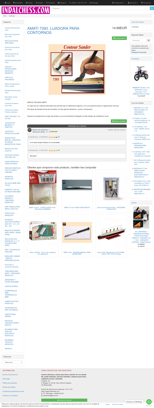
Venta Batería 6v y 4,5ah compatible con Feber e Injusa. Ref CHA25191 (142, 183)
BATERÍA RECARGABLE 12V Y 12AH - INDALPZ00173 (142, 191)
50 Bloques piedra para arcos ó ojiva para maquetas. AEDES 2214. (142, 137)
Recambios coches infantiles (11, 98)
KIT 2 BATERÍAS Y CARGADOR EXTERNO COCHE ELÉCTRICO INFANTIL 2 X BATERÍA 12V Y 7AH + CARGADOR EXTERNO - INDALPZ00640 (141, 237)
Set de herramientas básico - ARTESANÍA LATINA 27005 (111, 208)
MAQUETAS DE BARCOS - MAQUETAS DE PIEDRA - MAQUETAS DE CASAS (13, 141)
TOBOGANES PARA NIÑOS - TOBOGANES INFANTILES (12, 273)
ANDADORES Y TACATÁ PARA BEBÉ (12, 281)
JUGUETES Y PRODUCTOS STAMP (12, 132)
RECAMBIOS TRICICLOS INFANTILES (9, 342)
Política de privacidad (10, 383)
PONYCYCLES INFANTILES (9, 214)
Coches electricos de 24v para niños (12, 55)
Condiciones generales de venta (13, 391)
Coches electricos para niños (12, 29)
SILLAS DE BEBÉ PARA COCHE (13, 184)
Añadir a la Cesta (119, 121)
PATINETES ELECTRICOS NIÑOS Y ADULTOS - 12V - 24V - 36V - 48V (13, 223)
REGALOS (8, 349)
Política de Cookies (9, 387)
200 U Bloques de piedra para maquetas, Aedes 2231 (142, 162)
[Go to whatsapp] (149, 401)
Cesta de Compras (138, 22)
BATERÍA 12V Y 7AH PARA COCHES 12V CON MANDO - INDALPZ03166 (141, 111)
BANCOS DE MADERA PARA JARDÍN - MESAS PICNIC (13, 232)
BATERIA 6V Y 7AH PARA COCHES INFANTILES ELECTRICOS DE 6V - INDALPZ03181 (141, 172)
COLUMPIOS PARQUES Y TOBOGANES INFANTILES (9, 199)
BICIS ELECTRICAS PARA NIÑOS (11, 42)
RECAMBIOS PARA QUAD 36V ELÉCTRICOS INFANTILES (11, 332)
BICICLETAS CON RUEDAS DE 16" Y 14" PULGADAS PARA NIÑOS (12, 242)
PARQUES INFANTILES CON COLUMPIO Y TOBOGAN (13, 170)
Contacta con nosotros (10, 395)
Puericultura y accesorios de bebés (12, 266)
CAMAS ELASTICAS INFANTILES (11, 302)
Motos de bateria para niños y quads (12, 85)
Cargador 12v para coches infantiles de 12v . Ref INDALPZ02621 (142, 120)
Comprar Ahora (120, 38)
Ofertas (134, 203)
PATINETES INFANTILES (9, 178)
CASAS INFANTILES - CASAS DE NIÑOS (12, 162)
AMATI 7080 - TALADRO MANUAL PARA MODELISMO (77, 253)
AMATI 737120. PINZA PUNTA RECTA (77, 207)
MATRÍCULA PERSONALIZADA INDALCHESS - (140, 145)
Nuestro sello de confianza (117, 130)
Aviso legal (6, 379)
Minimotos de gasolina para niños (12, 35)
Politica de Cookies (117, 404)
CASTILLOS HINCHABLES (9, 78)
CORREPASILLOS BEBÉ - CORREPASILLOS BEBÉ (11, 294)
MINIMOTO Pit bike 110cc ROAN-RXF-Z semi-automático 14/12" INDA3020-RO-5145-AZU (141, 91)
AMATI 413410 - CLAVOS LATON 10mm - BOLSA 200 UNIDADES (43, 208)
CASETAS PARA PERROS (10, 315)
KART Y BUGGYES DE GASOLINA (12, 251)
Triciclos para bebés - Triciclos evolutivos (12, 111)
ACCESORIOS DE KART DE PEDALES (11, 309)
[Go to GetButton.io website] (149, 406)
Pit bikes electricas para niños (13, 91)
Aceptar (107, 404)
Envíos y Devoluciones (10, 374)
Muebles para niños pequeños (11, 150)
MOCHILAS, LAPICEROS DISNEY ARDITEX (12, 323)
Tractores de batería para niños (11, 104)
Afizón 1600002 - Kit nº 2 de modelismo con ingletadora (43, 253)
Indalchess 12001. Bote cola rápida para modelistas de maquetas (142, 154)
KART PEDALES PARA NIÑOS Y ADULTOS (12, 208)
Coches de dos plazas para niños (12, 48)
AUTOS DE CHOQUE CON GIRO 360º (12, 156)
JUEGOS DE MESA (11, 286)
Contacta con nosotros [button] (64, 400)
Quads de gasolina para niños (13, 61)
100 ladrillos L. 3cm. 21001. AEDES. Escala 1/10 (141, 129)
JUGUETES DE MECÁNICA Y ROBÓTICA (10, 125)
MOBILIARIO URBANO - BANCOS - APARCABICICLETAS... (12, 258)
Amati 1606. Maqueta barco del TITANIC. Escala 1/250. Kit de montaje (111, 253)
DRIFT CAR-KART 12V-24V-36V (13, 117)
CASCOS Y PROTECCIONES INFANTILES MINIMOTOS (10, 70)
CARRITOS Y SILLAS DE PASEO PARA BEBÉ (12, 191)
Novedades (135, 59)
